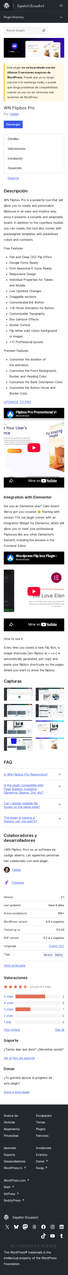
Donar (42, 1161)
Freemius (18, 882)
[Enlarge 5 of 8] (59, 693)
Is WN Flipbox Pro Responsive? (26, 774)
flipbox (59, 954)
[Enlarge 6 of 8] (59, 709)
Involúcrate (43, 1148)
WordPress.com (16, 1180)
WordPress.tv (15, 1168)
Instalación (15, 158)
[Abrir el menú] (62, 5)
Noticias (9, 1122)
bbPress (11, 1194)
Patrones (42, 1136)
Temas (40, 1122)
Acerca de (11, 1116)
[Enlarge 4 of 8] (27, 742)
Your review (12, 1030)
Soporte (13, 178)
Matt (9, 1187)
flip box (48, 954)
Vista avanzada (15, 965)
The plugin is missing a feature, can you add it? (20, 819)
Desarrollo (15, 168)
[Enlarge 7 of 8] (59, 725)
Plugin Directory (14, 17)
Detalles (13, 139)
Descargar (13, 124)
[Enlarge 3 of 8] (27, 725)
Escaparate (44, 1116)
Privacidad (11, 1136)
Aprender (10, 1148)
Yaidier (14, 114)
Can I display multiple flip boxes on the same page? (22, 805)
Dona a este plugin (17, 1092)
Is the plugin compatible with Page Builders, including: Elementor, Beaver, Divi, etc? (23, 788)
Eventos (41, 1155)
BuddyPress (14, 1200)
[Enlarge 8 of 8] (59, 743)
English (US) (56, 946)
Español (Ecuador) (25, 1217)
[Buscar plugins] (44, 30)
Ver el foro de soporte (19, 1058)
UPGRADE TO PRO (17, 402)
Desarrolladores (15, 1161)
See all (59, 1030)
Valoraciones (17, 148)
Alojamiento (12, 1129)
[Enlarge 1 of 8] (27, 693)
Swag (41, 1168)
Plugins (41, 1129)
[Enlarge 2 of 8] (27, 709)
